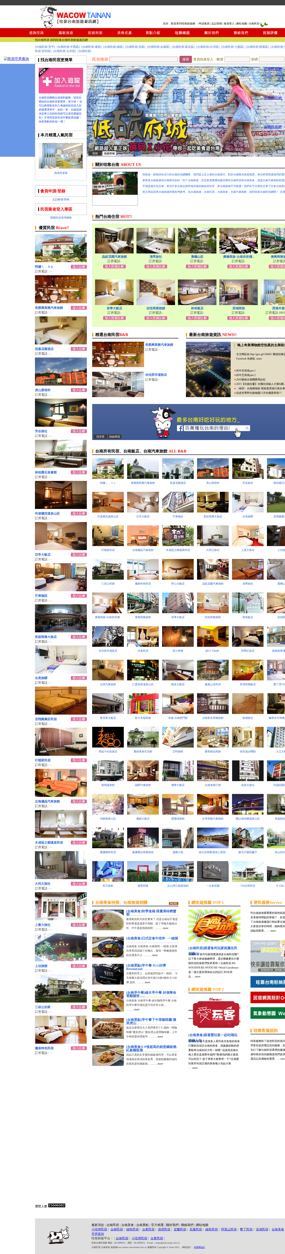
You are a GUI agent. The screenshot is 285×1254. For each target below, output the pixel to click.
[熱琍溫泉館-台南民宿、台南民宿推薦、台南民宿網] (108, 780)
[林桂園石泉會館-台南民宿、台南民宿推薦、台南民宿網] (61, 466)
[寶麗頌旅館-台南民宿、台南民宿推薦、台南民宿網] (178, 813)
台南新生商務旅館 (213, 717)
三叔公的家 (43, 1007)
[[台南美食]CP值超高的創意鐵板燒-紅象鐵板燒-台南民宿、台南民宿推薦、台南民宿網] (108, 1065)
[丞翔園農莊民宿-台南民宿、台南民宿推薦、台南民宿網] (61, 713)
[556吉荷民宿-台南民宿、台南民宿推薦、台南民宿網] (248, 880)
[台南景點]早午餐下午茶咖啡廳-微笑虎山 (151, 1021)
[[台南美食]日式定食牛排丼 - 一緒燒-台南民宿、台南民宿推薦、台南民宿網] (108, 956)
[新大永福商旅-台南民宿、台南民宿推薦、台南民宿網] (143, 713)
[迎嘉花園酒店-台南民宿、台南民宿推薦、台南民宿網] (61, 343)
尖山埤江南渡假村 (178, 885)
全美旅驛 (41, 678)
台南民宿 (254, 23)
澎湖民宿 (262, 1229)
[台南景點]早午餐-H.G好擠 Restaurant (146, 967)
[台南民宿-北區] (135, 46)
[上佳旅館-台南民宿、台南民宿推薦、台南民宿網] (61, 960)
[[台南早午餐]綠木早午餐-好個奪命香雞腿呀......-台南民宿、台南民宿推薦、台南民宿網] (108, 1010)
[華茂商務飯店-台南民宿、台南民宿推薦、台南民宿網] (248, 679)
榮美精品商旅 (213, 751)
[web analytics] (56, 1206)
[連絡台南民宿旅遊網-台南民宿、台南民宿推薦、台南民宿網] (241, 36)
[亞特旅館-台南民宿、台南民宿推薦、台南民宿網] (178, 746)
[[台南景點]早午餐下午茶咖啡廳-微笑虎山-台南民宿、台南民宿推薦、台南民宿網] (108, 1037)
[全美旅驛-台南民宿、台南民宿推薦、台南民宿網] (61, 672)
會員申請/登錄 (52, 191)
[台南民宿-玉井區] (64, 51)
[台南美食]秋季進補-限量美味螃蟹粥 (151, 912)
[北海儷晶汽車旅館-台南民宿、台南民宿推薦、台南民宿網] (61, 796)
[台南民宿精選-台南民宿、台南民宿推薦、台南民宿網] (182, 36)
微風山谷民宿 (213, 684)
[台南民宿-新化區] (183, 46)
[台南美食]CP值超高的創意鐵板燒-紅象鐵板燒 (151, 1048)
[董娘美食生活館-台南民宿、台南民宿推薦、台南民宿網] (143, 746)
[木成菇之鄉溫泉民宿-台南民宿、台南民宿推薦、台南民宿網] (61, 837)
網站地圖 (241, 23)
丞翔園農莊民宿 (46, 719)
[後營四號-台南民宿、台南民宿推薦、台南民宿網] (143, 880)
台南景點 (142, 1225)
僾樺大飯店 (178, 785)
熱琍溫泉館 (108, 785)
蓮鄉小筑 (178, 852)
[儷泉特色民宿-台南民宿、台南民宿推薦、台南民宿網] (61, 1042)
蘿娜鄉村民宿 (108, 852)
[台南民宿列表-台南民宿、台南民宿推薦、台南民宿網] (95, 36)
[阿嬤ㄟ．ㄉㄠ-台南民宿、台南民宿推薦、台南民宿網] (61, 261)
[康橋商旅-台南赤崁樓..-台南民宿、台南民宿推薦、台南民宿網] (238, 252)
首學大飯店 (114, 308)
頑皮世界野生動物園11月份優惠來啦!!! (259, 392)
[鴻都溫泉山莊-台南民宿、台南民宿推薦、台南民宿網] (108, 813)
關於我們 (172, 1225)
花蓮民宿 (195, 1229)
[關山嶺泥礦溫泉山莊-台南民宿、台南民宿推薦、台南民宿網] (248, 813)
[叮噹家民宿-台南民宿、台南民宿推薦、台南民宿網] (61, 754)
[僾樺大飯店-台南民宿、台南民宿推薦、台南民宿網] (178, 780)
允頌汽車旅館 (108, 684)
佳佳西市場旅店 (156, 374)
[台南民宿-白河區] (207, 46)
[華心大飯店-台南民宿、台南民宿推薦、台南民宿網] (178, 578)
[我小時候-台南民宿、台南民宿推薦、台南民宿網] (178, 645)
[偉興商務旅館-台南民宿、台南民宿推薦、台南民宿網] (143, 612)
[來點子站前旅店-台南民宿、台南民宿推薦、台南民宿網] (108, 746)
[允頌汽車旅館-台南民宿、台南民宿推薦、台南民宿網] (108, 679)
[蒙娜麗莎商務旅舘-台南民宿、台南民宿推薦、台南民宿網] (143, 847)
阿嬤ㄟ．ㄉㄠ (44, 266)
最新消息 (98, 1225)
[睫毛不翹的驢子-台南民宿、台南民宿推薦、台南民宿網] (248, 847)
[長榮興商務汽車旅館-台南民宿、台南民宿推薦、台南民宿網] (61, 302)
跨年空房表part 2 (246, 375)
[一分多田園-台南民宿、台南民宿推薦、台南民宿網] (213, 880)
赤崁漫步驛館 (248, 751)
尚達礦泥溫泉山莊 (47, 513)
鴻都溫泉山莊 (108, 818)
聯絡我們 (187, 1225)
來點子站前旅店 (108, 751)
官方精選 (157, 1225)
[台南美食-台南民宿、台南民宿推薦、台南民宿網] (124, 36)
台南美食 (127, 1225)
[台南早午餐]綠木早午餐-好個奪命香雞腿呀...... (151, 994)
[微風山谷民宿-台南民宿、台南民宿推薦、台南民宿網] (213, 679)
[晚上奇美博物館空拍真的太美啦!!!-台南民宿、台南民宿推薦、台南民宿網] (208, 396)
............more (161, 928)
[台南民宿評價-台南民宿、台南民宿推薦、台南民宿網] (270, 36)
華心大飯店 (178, 583)
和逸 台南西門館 (178, 717)
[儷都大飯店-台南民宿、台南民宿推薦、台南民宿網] (143, 813)
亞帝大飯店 (43, 554)
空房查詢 (98, 1234)
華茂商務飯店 (248, 684)
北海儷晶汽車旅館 (47, 801)
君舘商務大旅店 (46, 637)
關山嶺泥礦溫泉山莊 (248, 818)
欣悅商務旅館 (156, 308)
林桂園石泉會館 (46, 472)
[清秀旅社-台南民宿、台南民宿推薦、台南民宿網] (155, 252)
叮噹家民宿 (43, 760)
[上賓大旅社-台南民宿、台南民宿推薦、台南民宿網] (61, 919)
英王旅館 (108, 885)
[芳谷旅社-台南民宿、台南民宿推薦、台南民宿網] (61, 425)
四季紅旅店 (247, 650)
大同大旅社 (43, 883)
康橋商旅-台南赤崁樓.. (238, 256)
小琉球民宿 (99, 1229)
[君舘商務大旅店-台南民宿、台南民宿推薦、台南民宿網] (61, 631)
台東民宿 (148, 1229)
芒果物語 (41, 595)
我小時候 (178, 650)
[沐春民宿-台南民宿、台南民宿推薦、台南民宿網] (143, 645)
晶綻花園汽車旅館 (114, 256)
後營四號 (143, 885)
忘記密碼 (216, 23)
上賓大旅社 (43, 924)
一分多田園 (213, 885)
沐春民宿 (143, 650)
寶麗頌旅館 (178, 818)
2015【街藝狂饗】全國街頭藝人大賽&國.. (260, 384)
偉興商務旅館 (143, 617)
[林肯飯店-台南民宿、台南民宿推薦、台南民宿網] (197, 304)
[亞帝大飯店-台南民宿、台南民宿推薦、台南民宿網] (61, 549)
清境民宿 (164, 1229)
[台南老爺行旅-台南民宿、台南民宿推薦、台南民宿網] (213, 780)
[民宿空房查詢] (16, 59)
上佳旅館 (41, 966)
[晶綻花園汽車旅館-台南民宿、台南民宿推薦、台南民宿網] (114, 252)
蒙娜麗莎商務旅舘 (143, 852)
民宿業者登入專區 (56, 209)
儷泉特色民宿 (44, 1048)
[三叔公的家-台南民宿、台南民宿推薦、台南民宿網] (61, 1001)
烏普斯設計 (199, 1247)
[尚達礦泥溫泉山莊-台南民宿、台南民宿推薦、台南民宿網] (61, 508)
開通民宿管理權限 (61, 217)
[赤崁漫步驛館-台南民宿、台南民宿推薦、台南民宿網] (248, 746)
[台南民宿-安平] (45, 46)
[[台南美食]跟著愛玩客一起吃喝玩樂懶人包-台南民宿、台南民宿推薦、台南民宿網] (214, 1027)
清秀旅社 (156, 256)
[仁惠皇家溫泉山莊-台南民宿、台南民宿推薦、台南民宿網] (143, 679)
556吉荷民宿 (247, 885)
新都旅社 (247, 717)
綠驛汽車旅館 (143, 785)
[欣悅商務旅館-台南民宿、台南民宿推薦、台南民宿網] (155, 304)
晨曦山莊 (197, 256)
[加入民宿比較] (114, 267)
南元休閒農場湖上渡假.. (213, 852)
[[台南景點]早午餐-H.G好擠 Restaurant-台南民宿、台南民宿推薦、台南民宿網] (108, 983)
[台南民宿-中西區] (68, 46)
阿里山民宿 (229, 1229)
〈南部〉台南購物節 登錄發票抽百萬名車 (260, 388)
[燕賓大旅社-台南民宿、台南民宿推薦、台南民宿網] (248, 780)
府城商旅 (238, 308)
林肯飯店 (197, 308)
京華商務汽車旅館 (213, 818)
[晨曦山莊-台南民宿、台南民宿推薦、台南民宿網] (197, 252)
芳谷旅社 (41, 431)
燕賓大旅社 (247, 785)
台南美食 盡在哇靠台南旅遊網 (68, 40)
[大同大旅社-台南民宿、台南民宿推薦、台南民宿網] (61, 878)
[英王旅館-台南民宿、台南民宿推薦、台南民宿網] (108, 880)
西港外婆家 (61, 173)
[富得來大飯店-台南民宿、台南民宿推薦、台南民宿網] (108, 713)
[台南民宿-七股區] (232, 46)
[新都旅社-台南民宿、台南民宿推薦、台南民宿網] (248, 713)
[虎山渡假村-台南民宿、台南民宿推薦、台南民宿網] (61, 384)
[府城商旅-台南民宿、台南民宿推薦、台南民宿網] (238, 304)
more (259, 358)
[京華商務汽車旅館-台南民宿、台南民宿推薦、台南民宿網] (213, 813)
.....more (271, 930)
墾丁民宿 (246, 1229)
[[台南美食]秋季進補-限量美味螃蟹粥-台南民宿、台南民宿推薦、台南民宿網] (108, 929)
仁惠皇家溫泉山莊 (143, 684)
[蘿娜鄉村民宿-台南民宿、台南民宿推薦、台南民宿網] (108, 847)
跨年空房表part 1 (246, 370)
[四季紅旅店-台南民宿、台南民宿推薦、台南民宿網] (248, 645)
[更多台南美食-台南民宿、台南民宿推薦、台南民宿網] (173, 903)
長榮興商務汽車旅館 (49, 307)
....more (196, 976)
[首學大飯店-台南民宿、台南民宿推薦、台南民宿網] (114, 304)
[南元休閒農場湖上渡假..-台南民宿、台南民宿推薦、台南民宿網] (213, 847)
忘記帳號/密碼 (61, 199)
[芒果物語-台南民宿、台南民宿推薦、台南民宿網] (61, 590)
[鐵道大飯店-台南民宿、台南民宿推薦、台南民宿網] (178, 679)
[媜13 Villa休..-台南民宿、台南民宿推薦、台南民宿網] (213, 645)
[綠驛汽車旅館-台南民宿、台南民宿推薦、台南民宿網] (143, 780)
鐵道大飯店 (178, 684)
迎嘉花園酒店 (44, 349)
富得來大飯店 (108, 717)
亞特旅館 (178, 751)
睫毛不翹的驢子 (247, 852)
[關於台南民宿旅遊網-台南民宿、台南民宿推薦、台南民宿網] (211, 36)
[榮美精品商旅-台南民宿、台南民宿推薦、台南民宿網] (213, 746)
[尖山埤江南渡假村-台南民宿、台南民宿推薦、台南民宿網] (178, 880)
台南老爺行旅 (213, 785)
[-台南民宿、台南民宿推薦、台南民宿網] (271, 69)
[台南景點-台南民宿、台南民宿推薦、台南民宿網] (153, 36)
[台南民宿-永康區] (158, 46)
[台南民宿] (84, 51)
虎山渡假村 (43, 390)
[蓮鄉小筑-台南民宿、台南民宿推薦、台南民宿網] (178, 847)
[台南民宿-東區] (91, 46)
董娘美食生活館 (143, 751)
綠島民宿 (132, 1229)
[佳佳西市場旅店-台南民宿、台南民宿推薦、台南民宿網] (118, 396)
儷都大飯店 (143, 818)
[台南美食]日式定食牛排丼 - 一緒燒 (152, 938)
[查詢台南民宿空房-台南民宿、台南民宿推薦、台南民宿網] (36, 36)
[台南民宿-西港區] (257, 46)
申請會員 (204, 23)
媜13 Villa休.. (213, 650)
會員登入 (229, 23)
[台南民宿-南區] (113, 46)
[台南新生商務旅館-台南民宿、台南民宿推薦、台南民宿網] (213, 713)
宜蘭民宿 (180, 1229)
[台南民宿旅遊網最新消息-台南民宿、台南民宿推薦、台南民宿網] (66, 36)
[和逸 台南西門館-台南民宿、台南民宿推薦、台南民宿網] (178, 713)
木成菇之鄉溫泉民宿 (49, 842)
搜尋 (185, 59)
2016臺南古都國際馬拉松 (251, 379)
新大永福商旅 (143, 717)
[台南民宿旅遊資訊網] (76, 27)
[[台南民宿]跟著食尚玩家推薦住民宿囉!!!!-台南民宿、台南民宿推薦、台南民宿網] (214, 941)
